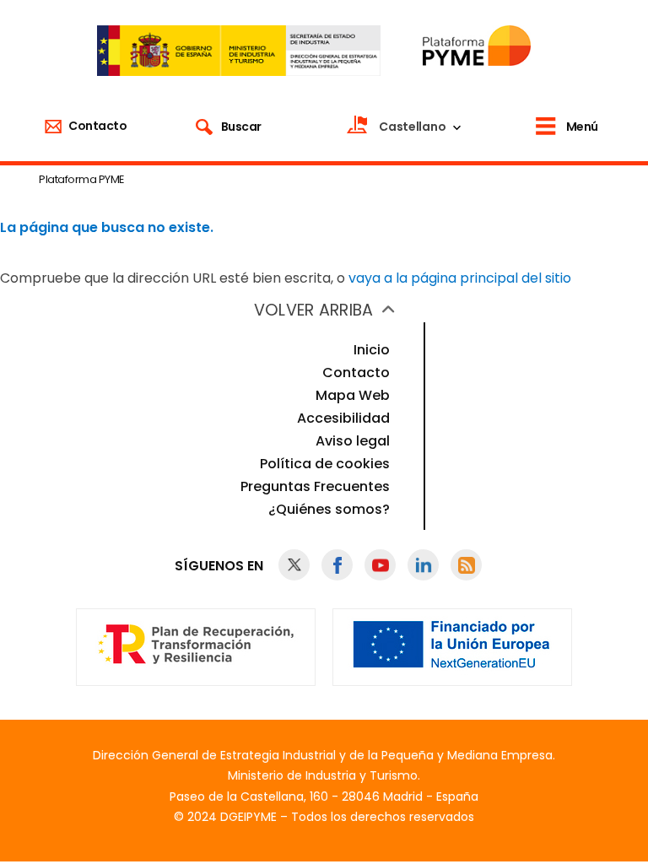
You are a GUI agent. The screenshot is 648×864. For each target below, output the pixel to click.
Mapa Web (353, 395)
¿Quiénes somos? (329, 509)
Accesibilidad (343, 418)
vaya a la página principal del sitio (459, 278)
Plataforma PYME (81, 179)
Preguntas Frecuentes (315, 486)
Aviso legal (353, 441)
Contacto (356, 372)
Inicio (372, 349)
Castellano (412, 126)
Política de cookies (325, 463)
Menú (582, 126)
